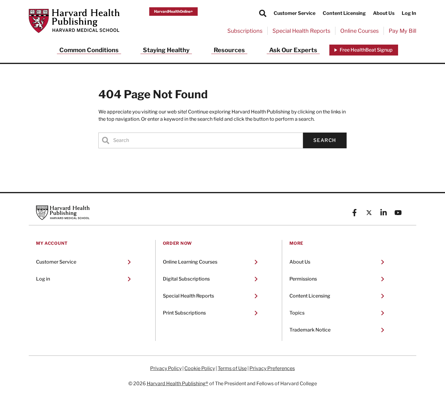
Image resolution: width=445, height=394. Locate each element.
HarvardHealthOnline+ (173, 11)
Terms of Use (232, 368)
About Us (383, 13)
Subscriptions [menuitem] (244, 31)
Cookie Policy (199, 368)
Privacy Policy (166, 368)
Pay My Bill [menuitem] (402, 31)
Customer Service (294, 13)
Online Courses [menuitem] (359, 31)
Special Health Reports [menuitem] (301, 31)
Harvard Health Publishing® (177, 383)
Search (324, 140)
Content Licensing (344, 13)
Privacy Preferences (272, 368)
